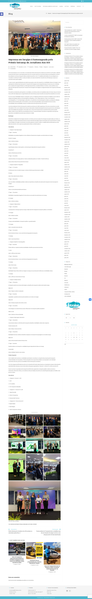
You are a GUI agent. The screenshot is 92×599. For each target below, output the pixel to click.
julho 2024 (66, 126)
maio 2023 (66, 153)
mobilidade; (25, 524)
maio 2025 (66, 105)
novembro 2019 (67, 237)
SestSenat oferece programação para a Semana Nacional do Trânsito (34, 562)
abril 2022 (66, 178)
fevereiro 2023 (67, 160)
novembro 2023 (67, 139)
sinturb (65, 289)
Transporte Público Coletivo (69, 291)
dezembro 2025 (67, 89)
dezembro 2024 (67, 114)
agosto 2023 (66, 146)
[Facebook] (66, 317)
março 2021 (66, 205)
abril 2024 (66, 132)
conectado (19, 580)
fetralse (36, 66)
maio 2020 (66, 228)
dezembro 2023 (67, 137)
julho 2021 (66, 196)
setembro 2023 (67, 144)
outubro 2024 (66, 119)
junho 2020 (66, 225)
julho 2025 (66, 101)
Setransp (35, 524)
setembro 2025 (67, 96)
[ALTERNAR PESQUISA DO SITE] (83, 6)
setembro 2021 (67, 191)
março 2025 (66, 110)
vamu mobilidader (67, 296)
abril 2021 (66, 203)
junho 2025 (66, 103)
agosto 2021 (66, 194)
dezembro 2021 (67, 187)
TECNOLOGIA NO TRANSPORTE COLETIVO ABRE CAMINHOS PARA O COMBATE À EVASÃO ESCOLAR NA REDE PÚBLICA (73, 59)
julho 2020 (66, 223)
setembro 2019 (67, 239)
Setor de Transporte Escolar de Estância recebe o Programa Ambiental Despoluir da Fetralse (52, 568)
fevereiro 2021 (67, 207)
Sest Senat (30, 524)
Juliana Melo (13, 66)
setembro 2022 (67, 166)
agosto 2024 (66, 123)
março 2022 (66, 180)
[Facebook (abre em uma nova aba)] (81, 1)
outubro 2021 (66, 189)
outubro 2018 (66, 250)
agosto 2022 (66, 169)
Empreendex (46, 597)
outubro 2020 (66, 216)
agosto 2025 (66, 98)
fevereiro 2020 (67, 232)
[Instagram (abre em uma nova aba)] (83, 1)
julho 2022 (66, 171)
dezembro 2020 (67, 212)
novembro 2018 (67, 248)
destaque (17, 524)
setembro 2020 (67, 219)
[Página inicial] (46, 13)
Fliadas (41, 66)
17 (65, 337)
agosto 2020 (66, 221)
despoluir (31, 66)
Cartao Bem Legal (67, 266)
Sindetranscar (66, 284)
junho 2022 (66, 173)
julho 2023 (66, 148)
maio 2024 (66, 130)
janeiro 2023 (66, 162)
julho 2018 (66, 255)
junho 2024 (66, 128)
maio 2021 (66, 200)
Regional (46, 66)
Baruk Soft (52, 597)
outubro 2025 (66, 94)
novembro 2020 (67, 214)
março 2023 (66, 157)
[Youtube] (74, 317)
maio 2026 (66, 85)
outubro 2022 (66, 164)
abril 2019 (66, 246)
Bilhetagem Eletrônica (68, 264)
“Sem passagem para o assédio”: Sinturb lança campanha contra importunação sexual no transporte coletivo (72, 31)
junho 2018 (66, 257)
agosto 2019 (66, 241)
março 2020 (66, 230)
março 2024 (66, 135)
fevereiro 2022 (67, 182)
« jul (65, 344)
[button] (1, 14)
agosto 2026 (66, 80)
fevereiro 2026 (67, 87)
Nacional (66, 275)
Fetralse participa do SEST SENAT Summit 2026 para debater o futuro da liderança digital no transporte (73, 40)
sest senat (51, 66)
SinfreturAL (66, 287)
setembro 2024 (67, 121)
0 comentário (13, 68)
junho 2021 (66, 198)
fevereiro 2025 (67, 112)
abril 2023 (66, 155)
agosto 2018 (66, 253)
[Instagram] (70, 317)
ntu (65, 278)
